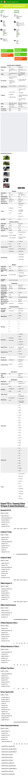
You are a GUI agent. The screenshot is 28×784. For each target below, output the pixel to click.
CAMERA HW (5, 34)
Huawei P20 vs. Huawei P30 (8, 746)
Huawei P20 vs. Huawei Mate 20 (9, 751)
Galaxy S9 (16, 12)
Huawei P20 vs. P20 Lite (7, 754)
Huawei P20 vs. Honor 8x (7, 771)
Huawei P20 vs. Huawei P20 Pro (9, 749)
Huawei (2, 11)
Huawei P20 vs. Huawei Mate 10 (9, 768)
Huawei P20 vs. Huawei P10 (8, 774)
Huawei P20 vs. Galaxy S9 (7, 762)
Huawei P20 (11, 68)
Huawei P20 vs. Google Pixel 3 (8, 765)
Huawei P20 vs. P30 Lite (7, 757)
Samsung (16, 11)
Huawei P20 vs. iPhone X (7, 760)
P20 (2, 12)
